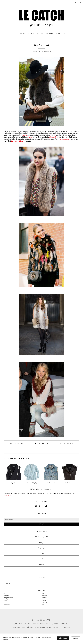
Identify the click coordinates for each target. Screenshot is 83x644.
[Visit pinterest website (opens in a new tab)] (16, 61)
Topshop (24, 135)
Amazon (6, 593)
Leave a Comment (16, 443)
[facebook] (43, 506)
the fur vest (41, 45)
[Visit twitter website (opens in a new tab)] (35, 443)
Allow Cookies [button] (63, 638)
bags (41, 542)
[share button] (80, 2)
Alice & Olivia (53, 137)
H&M (43, 599)
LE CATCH (41, 15)
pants (41, 559)
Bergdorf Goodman (8, 597)
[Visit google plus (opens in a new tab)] (43, 443)
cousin (30, 137)
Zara (5, 602)
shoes (41, 564)
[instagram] (36, 506)
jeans (41, 553)
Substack (60, 34)
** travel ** (41, 537)
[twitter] (46, 506)
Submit (41, 524)
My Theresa (44, 593)
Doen (43, 604)
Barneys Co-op (64, 139)
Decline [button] (75, 638)
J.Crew (5, 600)
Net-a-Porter (44, 595)
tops (41, 570)
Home (22, 34)
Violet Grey (6, 595)
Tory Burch (44, 602)
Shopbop (6, 599)
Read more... (8, 495)
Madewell (44, 600)
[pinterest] (39, 506)
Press (40, 34)
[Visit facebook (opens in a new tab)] (39, 443)
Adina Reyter (7, 604)
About (31, 34)
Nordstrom (44, 597)
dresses (41, 548)
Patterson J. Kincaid (17, 141)
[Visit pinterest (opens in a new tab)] (47, 443)
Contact (50, 34)
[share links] (76, 2)
